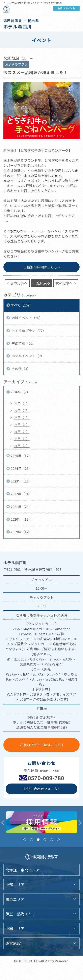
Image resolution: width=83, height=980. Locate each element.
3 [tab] (38, 839)
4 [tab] (45, 839)
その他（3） (20, 368)
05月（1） (21, 424)
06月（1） (21, 417)
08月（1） (21, 403)
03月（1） (21, 438)
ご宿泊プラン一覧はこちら (40, 744)
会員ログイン (65, 8)
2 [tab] (31, 839)
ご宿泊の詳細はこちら (40, 267)
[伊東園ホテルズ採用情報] (41, 822)
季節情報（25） (23, 343)
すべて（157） (22, 305)
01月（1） (21, 445)
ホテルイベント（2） (27, 355)
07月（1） (21, 410)
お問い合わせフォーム (40, 788)
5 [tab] (51, 839)
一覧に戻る (41, 283)
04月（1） (21, 431)
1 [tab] (24, 839)
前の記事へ (18, 283)
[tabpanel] (41, 822)
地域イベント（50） (27, 317)
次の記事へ (65, 283)
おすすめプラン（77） (28, 330)
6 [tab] (58, 839)
